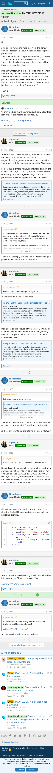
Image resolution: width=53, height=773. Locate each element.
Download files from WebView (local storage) (26, 689)
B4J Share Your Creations (21, 664)
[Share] (46, 37)
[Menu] (4, 3)
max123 (10, 693)
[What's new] (49, 3)
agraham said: (9, 229)
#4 (50, 281)
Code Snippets (16, 725)
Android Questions (18, 679)
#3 (50, 223)
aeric (9, 664)
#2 (50, 150)
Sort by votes (32, 133)
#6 (50, 453)
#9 (50, 611)
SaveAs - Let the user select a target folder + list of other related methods (28, 719)
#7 (50, 504)
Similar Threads (41, 21)
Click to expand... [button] (26, 251)
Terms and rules (19, 748)
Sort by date (20, 133)
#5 (50, 389)
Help (42, 748)
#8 (50, 570)
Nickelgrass (11, 21)
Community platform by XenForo (23, 755)
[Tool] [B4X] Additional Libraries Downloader (28, 660)
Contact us (6, 748)
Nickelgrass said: (9, 287)
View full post (7, 125)
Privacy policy (32, 748)
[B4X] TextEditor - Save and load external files (24, 343)
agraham (9, 108)
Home (4, 750)
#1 (50, 37)
